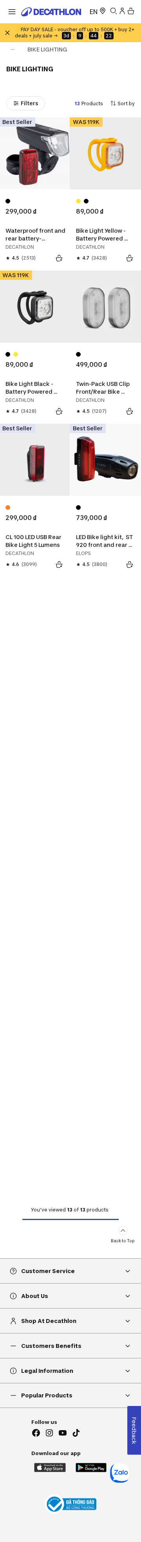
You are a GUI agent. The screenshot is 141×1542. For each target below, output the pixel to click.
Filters (29, 103)
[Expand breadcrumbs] (12, 49)
